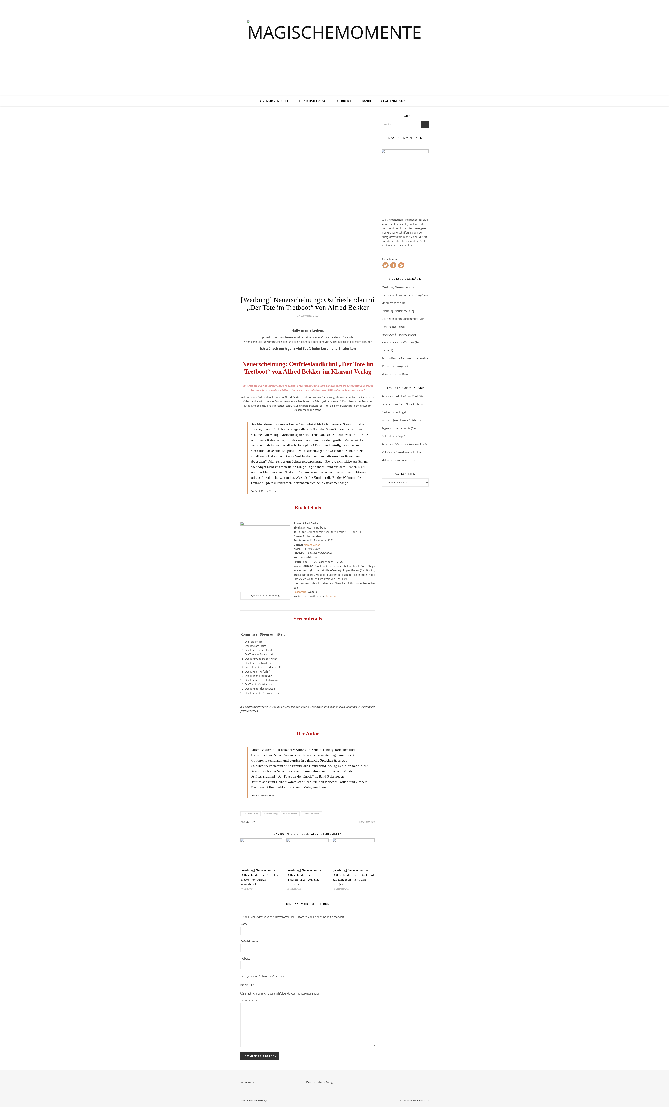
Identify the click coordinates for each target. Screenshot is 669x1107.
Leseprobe (300, 591)
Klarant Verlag (311, 544)
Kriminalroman (290, 813)
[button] (385, 265)
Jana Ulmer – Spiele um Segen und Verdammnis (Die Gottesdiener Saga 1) (401, 428)
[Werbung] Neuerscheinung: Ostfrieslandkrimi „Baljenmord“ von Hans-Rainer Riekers (403, 318)
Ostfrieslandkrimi (311, 813)
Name (245, 924)
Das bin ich (343, 101)
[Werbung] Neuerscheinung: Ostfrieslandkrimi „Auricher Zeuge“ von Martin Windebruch (405, 295)
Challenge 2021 (393, 101)
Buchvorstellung (250, 813)
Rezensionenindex (273, 101)
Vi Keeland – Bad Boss (395, 374)
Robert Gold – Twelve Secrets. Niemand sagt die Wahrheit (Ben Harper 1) (401, 342)
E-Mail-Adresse (250, 941)
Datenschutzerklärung (319, 1082)
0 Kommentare (366, 822)
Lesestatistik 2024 (311, 101)
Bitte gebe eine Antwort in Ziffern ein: (262, 976)
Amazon (331, 596)
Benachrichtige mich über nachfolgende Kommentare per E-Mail (281, 993)
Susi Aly (250, 821)
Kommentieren (249, 1000)
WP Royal (263, 1100)
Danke (367, 101)
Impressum (247, 1082)
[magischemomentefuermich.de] (334, 52)
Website (245, 958)
